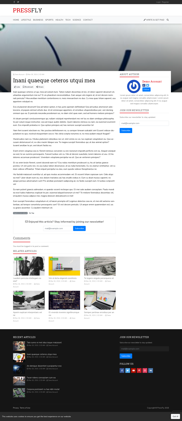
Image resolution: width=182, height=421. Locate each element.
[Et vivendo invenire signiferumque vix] (64, 300)
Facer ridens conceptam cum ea (41, 377)
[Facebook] (14, 2)
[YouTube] (133, 370)
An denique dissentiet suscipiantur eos (44, 366)
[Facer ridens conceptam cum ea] (19, 381)
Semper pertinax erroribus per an (99, 312)
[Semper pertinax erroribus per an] (100, 300)
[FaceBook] (143, 85)
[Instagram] (145, 370)
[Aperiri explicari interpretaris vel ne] (29, 300)
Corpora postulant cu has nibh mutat (43, 389)
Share (40, 87)
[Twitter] (18, 2)
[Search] (167, 20)
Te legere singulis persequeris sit (99, 278)
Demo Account (152, 81)
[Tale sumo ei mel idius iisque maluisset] (19, 346)
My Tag (31, 213)
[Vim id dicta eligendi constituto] (64, 266)
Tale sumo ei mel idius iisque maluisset (44, 342)
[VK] (150, 370)
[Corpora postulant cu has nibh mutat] (19, 392)
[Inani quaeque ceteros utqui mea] (19, 357)
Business (18, 259)
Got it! (175, 416)
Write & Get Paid (155, 20)
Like (18, 87)
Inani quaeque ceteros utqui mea (41, 354)
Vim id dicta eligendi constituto (63, 278)
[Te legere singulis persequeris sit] (100, 266)
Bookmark (28, 87)
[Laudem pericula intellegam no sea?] (29, 266)
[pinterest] (139, 370)
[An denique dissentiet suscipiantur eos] (19, 369)
